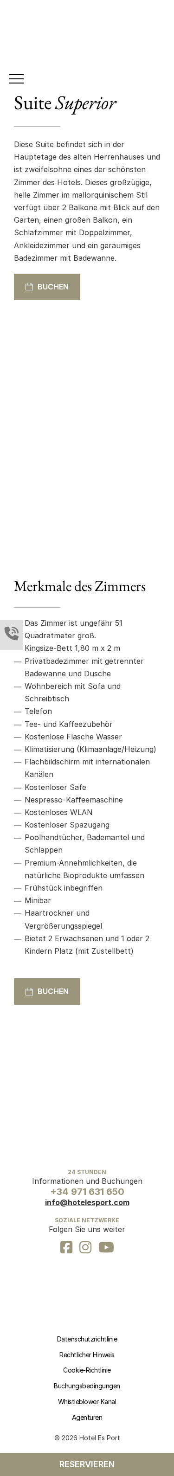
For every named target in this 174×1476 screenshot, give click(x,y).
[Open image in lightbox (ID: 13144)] (37, 427)
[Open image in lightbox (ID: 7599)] (111, 427)
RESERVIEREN (87, 1464)
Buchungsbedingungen (87, 1386)
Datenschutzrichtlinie (87, 1339)
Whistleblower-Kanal (87, 1401)
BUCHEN (53, 286)
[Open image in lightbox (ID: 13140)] (87, 427)
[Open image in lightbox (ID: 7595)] (136, 427)
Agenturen (87, 1417)
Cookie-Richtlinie (87, 1370)
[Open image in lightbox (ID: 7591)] (62, 427)
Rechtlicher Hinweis (87, 1355)
